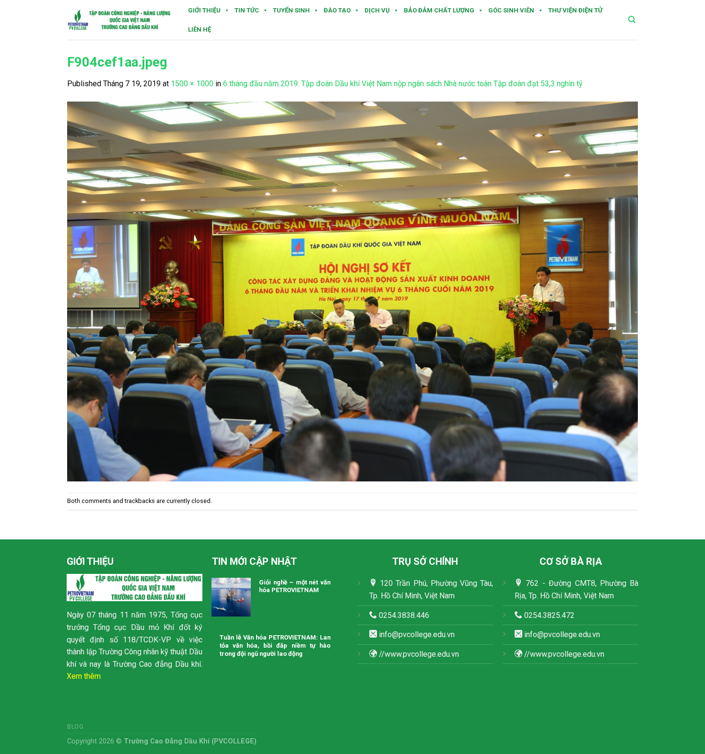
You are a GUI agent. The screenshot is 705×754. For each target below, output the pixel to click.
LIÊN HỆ (199, 29)
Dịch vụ (377, 10)
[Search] (632, 19)
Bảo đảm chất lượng (439, 10)
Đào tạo (337, 10)
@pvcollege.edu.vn (568, 634)
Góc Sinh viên (511, 10)
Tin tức (247, 10)
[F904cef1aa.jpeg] (352, 290)
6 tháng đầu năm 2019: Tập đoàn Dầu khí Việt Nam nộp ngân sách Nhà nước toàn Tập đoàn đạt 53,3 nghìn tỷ (403, 83)
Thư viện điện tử (575, 10)
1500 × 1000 (192, 83)
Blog (75, 726)
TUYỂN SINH (291, 10)
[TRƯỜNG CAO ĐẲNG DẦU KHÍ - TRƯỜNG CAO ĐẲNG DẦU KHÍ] (119, 20)
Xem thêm (84, 676)
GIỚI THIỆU (204, 10)
